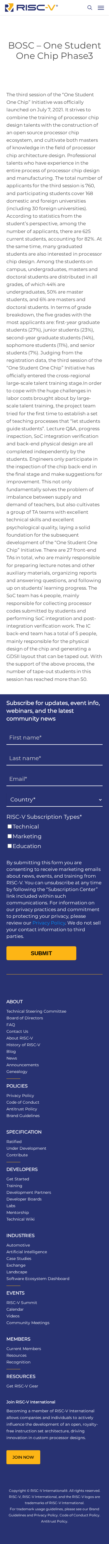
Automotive (18, 1245)
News (11, 1058)
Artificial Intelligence (26, 1251)
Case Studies (18, 1258)
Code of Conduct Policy (79, 1515)
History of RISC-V (23, 1044)
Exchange (15, 1265)
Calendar (15, 1309)
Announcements (22, 1064)
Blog (11, 1051)
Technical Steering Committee (36, 1011)
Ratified (14, 1141)
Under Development (26, 1148)
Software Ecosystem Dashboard (37, 1278)
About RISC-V (19, 1038)
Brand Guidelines (23, 1115)
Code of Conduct (22, 1102)
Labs (10, 1205)
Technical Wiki (20, 1219)
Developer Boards (24, 1199)
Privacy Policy (48, 923)
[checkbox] (54, 836)
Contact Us (17, 1031)
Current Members (23, 1348)
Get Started (17, 1179)
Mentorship (17, 1212)
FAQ (10, 1024)
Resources (16, 1355)
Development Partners (28, 1192)
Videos (13, 1316)
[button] (101, 7)
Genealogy (16, 1071)
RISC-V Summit (21, 1302)
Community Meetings (27, 1322)
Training (14, 1185)
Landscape (16, 1271)
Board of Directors (24, 1017)
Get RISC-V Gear (22, 1386)
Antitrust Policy (21, 1108)
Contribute (17, 1155)
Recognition (18, 1362)
